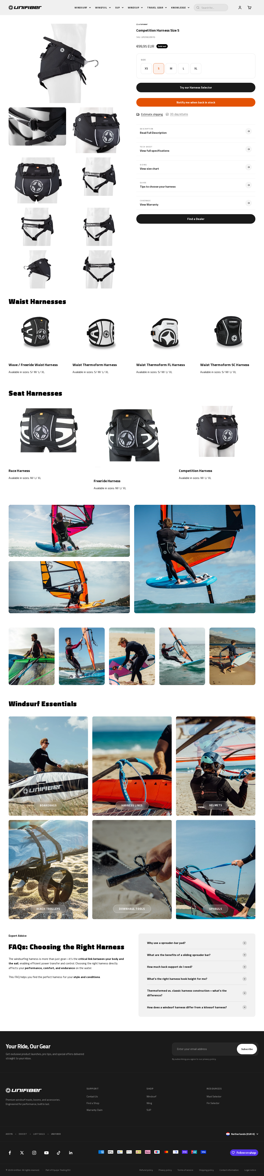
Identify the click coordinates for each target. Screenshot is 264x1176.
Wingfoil (101, 7)
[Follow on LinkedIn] (71, 1153)
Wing (149, 1103)
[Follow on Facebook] (10, 1153)
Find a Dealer (195, 219)
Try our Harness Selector (196, 87)
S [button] (158, 68)
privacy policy (209, 1059)
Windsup (133, 7)
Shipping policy (206, 1170)
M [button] (171, 68)
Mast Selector (214, 1096)
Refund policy (146, 1170)
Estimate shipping (152, 114)
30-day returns (179, 114)
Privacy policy (165, 1170)
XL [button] (195, 68)
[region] (68, 156)
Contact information (229, 1170)
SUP (117, 7)
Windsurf (81, 7)
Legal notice (250, 1170)
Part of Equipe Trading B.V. (58, 1170)
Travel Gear (155, 7)
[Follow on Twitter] (22, 1153)
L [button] (183, 68)
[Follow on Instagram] (34, 1153)
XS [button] (146, 68)
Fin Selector (213, 1103)
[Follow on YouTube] (46, 1153)
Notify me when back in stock (196, 102)
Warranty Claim (95, 1110)
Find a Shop (93, 1103)
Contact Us (92, 1096)
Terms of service (185, 1170)
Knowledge (178, 7)
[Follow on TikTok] (58, 1153)
